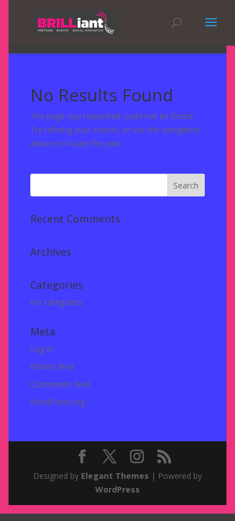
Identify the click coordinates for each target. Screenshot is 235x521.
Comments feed (60, 384)
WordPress (117, 489)
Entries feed (52, 366)
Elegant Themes (115, 475)
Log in (41, 348)
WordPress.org (57, 401)
